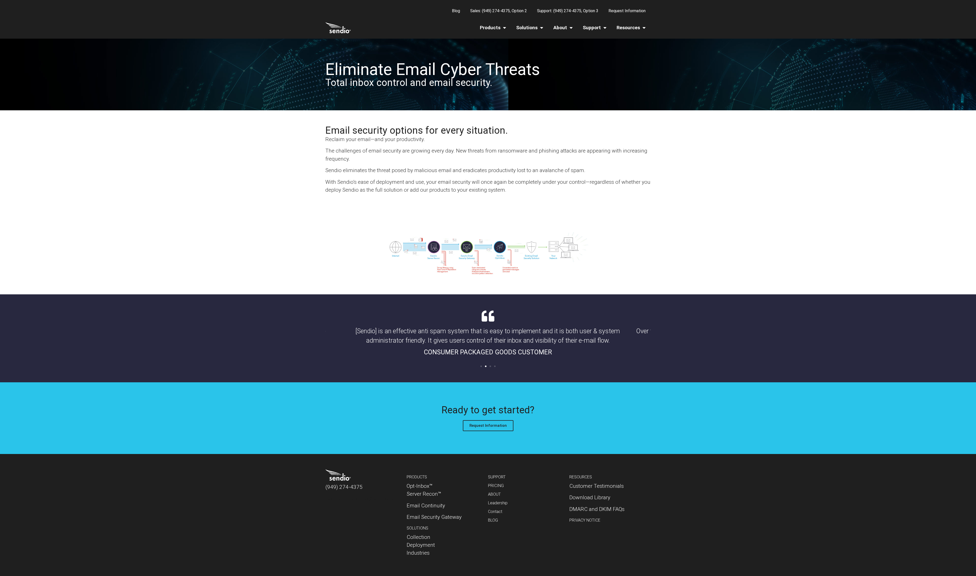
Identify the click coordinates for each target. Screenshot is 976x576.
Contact (495, 511)
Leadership (498, 503)
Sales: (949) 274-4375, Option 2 (498, 10)
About (560, 28)
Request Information (627, 10)
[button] (481, 366)
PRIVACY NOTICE (584, 520)
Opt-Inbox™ (420, 486)
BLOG (493, 520)
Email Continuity (426, 506)
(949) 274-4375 (343, 487)
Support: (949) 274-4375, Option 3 (567, 10)
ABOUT (494, 494)
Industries (418, 553)
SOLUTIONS (417, 528)
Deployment (421, 545)
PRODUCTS (417, 477)
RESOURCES (580, 477)
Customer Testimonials (596, 486)
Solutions (527, 28)
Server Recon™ (424, 494)
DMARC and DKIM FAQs (596, 509)
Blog (456, 10)
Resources (628, 28)
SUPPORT (497, 477)
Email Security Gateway (434, 517)
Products (490, 28)
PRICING (496, 485)
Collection (418, 537)
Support (592, 28)
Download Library (589, 497)
